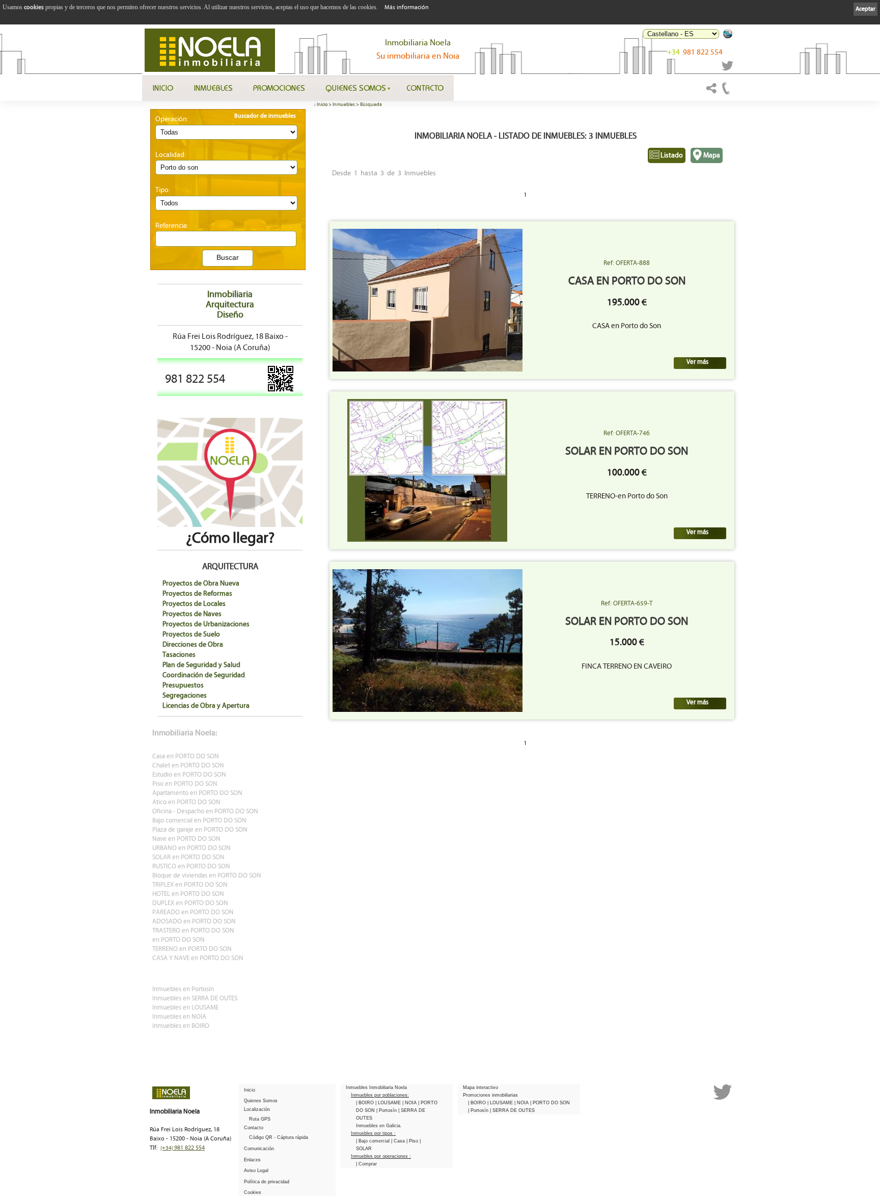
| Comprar (366, 1163)
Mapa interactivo (480, 1087)
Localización (257, 1109)
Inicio (162, 87)
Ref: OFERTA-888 (626, 263)
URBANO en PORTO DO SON (191, 848)
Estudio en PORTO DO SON (189, 775)
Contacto (425, 87)
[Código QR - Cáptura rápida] (280, 391)
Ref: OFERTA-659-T (626, 603)
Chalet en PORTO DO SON (188, 765)
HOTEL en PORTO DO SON (188, 894)
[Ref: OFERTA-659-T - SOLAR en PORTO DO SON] (427, 640)
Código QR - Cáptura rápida (278, 1137)
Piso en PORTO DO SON (184, 784)
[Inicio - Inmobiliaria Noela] (210, 50)
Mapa (711, 155)
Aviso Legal (256, 1170)
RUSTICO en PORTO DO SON (191, 866)
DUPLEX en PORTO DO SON (190, 903)
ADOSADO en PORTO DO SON (194, 921)
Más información (406, 7)
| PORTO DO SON (550, 1102)
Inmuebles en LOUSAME (185, 1008)
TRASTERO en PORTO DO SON (193, 931)
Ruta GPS (259, 1119)
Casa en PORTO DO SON (185, 756)
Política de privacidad (266, 1181)
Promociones (279, 87)
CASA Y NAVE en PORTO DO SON (197, 958)
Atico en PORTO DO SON (186, 802)
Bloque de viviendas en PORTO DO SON (206, 876)
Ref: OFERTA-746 (626, 433)
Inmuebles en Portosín (183, 989)
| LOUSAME (388, 1102)
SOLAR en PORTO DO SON (188, 857)
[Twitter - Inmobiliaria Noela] (727, 69)
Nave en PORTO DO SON (186, 839)
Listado (672, 155)
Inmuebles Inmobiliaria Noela (376, 1087)
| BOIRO (365, 1102)
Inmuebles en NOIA (179, 1017)
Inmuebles (213, 87)
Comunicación (259, 1148)
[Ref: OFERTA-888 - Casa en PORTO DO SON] (427, 300)
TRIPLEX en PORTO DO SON (190, 885)
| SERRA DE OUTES (512, 1110)
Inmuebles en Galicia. (379, 1125)
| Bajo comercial (373, 1141)
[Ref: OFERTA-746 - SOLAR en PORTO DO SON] (427, 470)
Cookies (252, 1192)
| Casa (398, 1141)
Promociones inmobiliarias (490, 1095)
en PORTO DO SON (178, 940)
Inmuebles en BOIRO (180, 1026)
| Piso (413, 1141)
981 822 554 (695, 52)
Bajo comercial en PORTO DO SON (199, 821)
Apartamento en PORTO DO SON (197, 793)
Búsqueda (371, 104)
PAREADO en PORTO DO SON (193, 912)
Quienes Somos (355, 87)
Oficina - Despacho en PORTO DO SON (205, 811)
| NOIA (410, 1102)
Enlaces (252, 1159)
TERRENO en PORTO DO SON (192, 949)
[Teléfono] (726, 93)
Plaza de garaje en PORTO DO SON (200, 830)
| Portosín (387, 1110)
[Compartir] (711, 93)
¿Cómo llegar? (230, 538)
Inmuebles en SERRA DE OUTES (194, 998)
